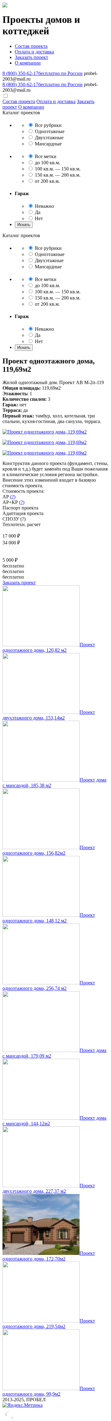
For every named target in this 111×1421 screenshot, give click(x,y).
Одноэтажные (49, 131)
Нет (38, 218)
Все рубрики (48, 125)
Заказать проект (31, 57)
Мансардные (48, 143)
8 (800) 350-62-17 (42, 73)
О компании (28, 62)
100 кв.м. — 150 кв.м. (57, 168)
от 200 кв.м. (47, 181)
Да (37, 212)
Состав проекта (31, 46)
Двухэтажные (49, 137)
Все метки (45, 156)
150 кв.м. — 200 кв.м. (57, 175)
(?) (12, 496)
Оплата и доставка (34, 51)
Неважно (44, 206)
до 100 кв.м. (47, 162)
